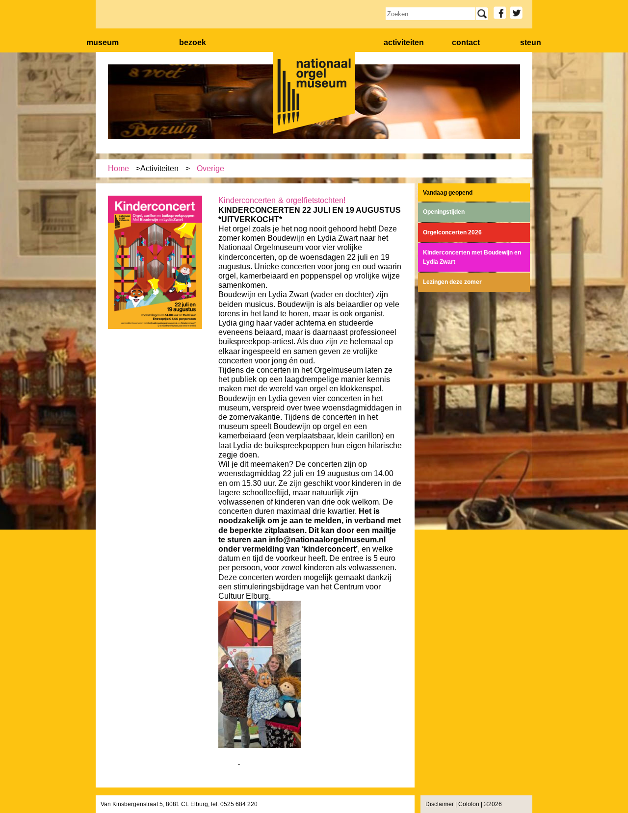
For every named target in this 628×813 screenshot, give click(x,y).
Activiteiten (404, 42)
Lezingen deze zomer (452, 282)
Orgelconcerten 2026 (452, 232)
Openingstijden (444, 211)
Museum (102, 42)
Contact (466, 42)
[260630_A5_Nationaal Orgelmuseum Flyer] (155, 327)
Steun (530, 42)
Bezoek (192, 42)
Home (118, 168)
